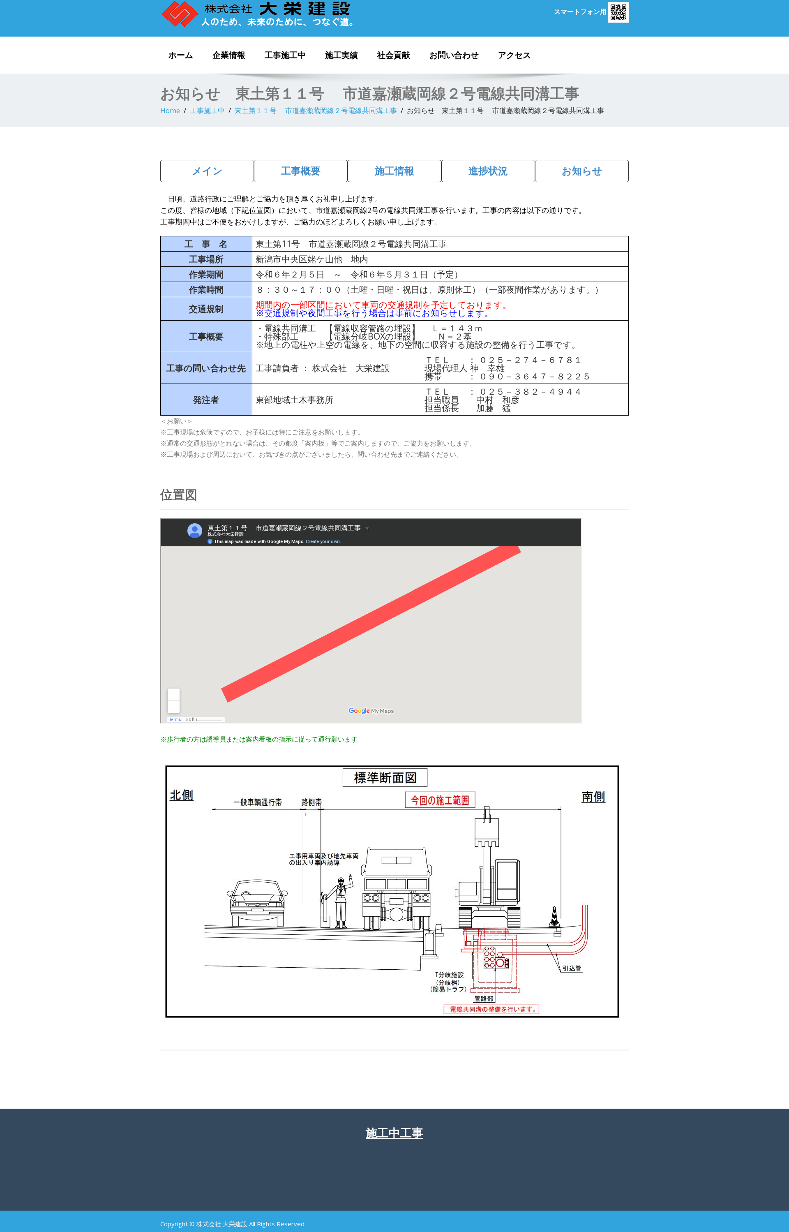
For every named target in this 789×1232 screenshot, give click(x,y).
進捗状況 (488, 170)
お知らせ (582, 170)
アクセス (514, 55)
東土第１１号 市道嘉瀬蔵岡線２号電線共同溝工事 (316, 110)
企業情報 (228, 55)
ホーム (180, 55)
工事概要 (301, 170)
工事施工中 (285, 55)
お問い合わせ (454, 55)
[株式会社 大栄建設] (274, 13)
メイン (207, 170)
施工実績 (341, 55)
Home (170, 110)
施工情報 (394, 170)
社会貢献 (393, 55)
